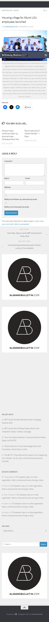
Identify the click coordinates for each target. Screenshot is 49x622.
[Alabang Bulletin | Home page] (19, 55)
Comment (8, 161)
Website (7, 187)
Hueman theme (37, 614)
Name (7, 178)
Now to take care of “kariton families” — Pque (32, 134)
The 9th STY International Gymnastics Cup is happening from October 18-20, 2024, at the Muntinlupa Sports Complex (24, 458)
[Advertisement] (24, 26)
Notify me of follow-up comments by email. (20, 199)
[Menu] (46, 55)
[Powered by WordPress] (16, 614)
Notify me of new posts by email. (16, 207)
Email (28, 178)
